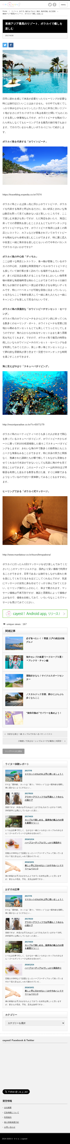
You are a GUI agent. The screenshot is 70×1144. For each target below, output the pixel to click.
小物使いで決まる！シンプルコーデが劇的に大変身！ (40, 741)
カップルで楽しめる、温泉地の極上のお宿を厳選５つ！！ (44, 821)
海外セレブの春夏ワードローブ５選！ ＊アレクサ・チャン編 (45, 659)
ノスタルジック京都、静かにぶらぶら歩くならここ (45, 696)
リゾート (14, 11)
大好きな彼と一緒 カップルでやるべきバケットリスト (29, 734)
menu (63, 5)
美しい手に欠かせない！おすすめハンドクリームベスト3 (44, 867)
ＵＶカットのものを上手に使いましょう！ (44, 774)
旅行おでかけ (30, 11)
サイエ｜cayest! (20, 1139)
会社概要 (8, 1108)
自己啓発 (52, 11)
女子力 (21, 11)
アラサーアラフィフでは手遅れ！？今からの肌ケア (44, 798)
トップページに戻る (13, 751)
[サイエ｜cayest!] (31, 4)
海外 (38, 11)
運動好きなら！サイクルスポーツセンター (45, 677)
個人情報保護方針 (11, 1122)
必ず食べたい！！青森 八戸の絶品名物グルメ (45, 640)
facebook (54, 4)
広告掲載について (11, 1112)
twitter (50, 4)
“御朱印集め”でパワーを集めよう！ (44, 713)
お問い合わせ (9, 1127)
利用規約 (8, 1117)
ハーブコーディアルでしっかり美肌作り (43, 842)
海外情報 (44, 11)
